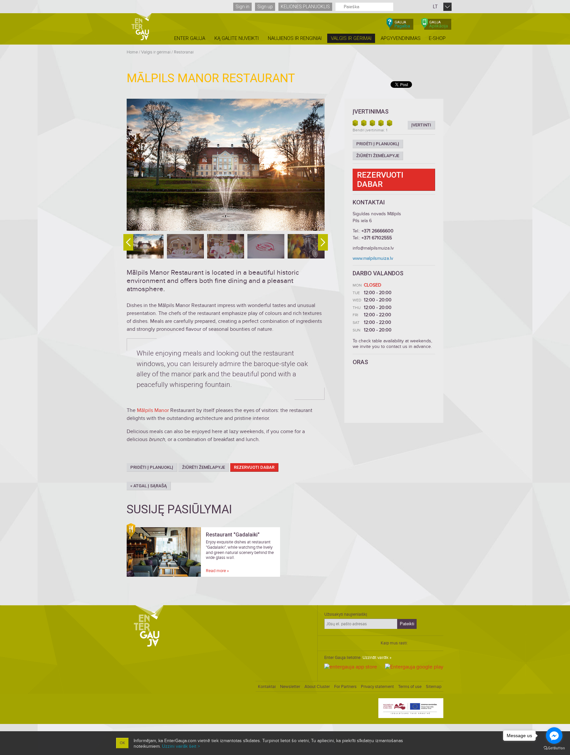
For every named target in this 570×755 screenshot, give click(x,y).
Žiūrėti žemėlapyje (203, 467)
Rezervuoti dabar (254, 467)
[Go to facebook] (554, 735)
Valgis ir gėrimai (156, 52)
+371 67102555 (377, 238)
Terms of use (410, 686)
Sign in (242, 6)
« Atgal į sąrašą (148, 485)
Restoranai (184, 52)
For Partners (345, 686)
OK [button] (122, 742)
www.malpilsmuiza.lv (373, 258)
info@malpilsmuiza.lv (373, 248)
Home (132, 52)
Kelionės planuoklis (305, 6)
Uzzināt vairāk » (377, 657)
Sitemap (433, 686)
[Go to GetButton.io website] (554, 748)
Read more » (217, 570)
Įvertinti (421, 124)
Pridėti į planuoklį (151, 467)
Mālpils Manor (153, 410)
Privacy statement (377, 686)
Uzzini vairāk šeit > (181, 746)
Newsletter (290, 686)
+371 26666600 (378, 231)
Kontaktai (267, 686)
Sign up (265, 6)
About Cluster (317, 686)
